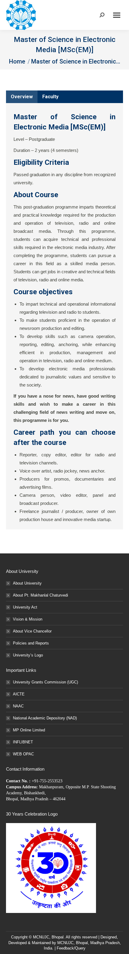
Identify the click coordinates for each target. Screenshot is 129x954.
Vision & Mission (27, 619)
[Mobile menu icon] (116, 15)
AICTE (19, 694)
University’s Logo (28, 655)
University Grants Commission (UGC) (45, 682)
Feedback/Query (71, 948)
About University (27, 583)
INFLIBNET (23, 742)
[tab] (22, 96)
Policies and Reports (31, 643)
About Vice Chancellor (32, 631)
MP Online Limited (29, 730)
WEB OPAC (23, 754)
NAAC (18, 706)
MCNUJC (65, 943)
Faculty (50, 96)
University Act (25, 607)
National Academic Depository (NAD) (45, 718)
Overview (22, 96)
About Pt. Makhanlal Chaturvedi (40, 595)
